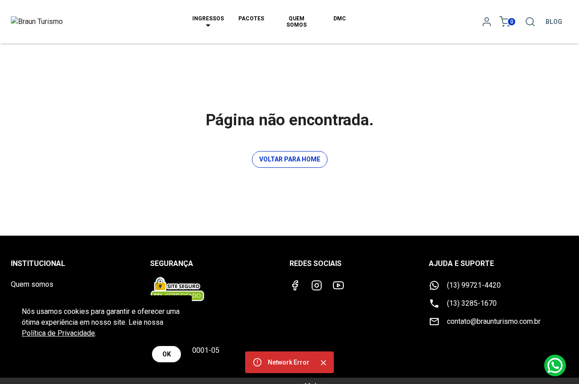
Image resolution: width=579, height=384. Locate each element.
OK (166, 354)
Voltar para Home (289, 159)
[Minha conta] (487, 21)
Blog (554, 21)
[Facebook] (295, 285)
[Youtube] (338, 285)
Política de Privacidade (58, 333)
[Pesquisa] (530, 21)
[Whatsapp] (555, 365)
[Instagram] (317, 285)
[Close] (323, 363)
